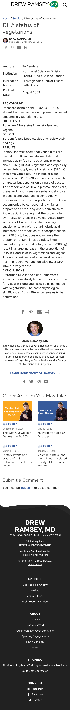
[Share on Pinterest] (12, 48)
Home (6, 18)
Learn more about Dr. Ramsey (33, 373)
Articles (35, 579)
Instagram (37, 688)
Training (35, 660)
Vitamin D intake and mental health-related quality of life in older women (52, 460)
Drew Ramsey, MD (35, 624)
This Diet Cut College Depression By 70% (17, 434)
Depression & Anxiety (35, 584)
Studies (17, 18)
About (35, 614)
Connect (35, 683)
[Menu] (5, 5)
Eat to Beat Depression (35, 670)
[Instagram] (38, 381)
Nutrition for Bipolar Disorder (51, 434)
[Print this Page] (25, 48)
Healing (35, 590)
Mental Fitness (35, 596)
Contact (35, 647)
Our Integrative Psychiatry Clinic (35, 630)
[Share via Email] (19, 48)
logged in (27, 487)
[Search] (65, 5)
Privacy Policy (35, 564)
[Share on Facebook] (6, 48)
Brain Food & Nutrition (35, 601)
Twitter (37, 700)
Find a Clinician (35, 641)
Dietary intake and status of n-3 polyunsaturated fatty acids (17, 460)
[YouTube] (45, 381)
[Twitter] (31, 381)
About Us (35, 619)
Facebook (37, 694)
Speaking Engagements (35, 636)
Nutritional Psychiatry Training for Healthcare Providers (35, 665)
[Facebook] (24, 381)
